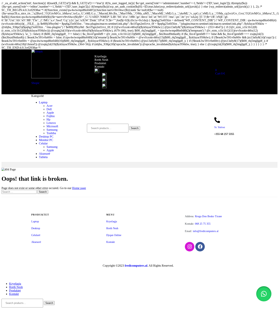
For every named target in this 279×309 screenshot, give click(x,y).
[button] (263, 293)
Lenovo (51, 122)
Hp (48, 119)
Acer (49, 105)
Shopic (35, 83)
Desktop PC (46, 136)
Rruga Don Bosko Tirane (203, 216)
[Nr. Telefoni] (217, 120)
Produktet (100, 63)
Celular (43, 143)
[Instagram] (189, 246)
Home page (79, 188)
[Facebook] (200, 246)
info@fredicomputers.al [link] (205, 231)
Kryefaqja (100, 56)
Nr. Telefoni (219, 127)
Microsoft (52, 126)
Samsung (52, 129)
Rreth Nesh (101, 59)
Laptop (43, 102)
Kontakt (99, 66)
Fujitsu (50, 116)
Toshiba (51, 133)
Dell (49, 109)
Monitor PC (46, 140)
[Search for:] (19, 191)
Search (135, 128)
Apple (50, 112)
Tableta (43, 157)
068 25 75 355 (197, 223)
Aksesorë (44, 153)
